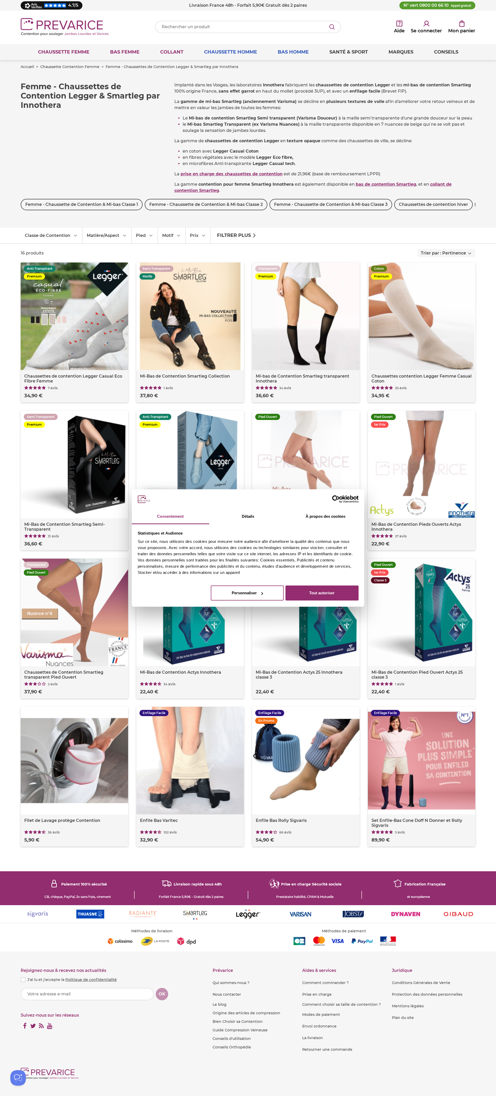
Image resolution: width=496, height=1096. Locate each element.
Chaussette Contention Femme (69, 66)
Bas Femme (125, 52)
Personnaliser (244, 593)
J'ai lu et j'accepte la (72, 979)
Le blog (220, 1004)
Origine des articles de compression (246, 1013)
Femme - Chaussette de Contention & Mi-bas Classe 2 (206, 204)
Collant (171, 52)
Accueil (27, 66)
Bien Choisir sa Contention (238, 1021)
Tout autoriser (322, 593)
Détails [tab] (248, 516)
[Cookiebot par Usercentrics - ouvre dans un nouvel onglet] (336, 499)
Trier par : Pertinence (443, 253)
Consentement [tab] (170, 516)
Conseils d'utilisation (232, 1038)
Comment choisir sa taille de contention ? (341, 1004)
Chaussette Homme (230, 52)
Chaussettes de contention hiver (433, 204)
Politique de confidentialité (91, 979)
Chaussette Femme (63, 52)
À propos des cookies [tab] (325, 516)
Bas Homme (293, 52)
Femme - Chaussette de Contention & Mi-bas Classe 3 (331, 204)
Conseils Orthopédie (232, 1047)
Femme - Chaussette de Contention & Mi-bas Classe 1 (81, 204)
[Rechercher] (332, 27)
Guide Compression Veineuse (240, 1030)
